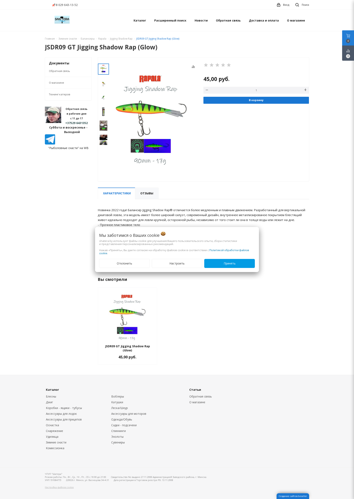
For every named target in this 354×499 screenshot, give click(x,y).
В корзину (256, 100)
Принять (230, 263)
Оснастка (52, 425)
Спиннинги (118, 431)
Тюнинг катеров (59, 94)
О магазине (296, 20)
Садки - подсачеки (124, 425)
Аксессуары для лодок (61, 414)
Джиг (49, 402)
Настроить (177, 263)
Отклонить (124, 263)
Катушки (117, 402)
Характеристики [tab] (117, 193)
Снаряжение (54, 431)
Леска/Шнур (119, 408)
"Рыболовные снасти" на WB (68, 148)
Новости (201, 20)
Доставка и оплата (264, 20)
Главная (50, 38)
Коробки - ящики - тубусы (64, 408)
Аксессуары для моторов (128, 414)
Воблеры (117, 396)
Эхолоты (117, 437)
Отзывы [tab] (146, 193)
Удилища (52, 437)
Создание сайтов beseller (293, 496)
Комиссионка (55, 448)
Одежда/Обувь (121, 419)
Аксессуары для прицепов (64, 419)
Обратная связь (228, 20)
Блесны (51, 396)
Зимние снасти (56, 442)
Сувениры (118, 442)
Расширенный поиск (170, 20)
